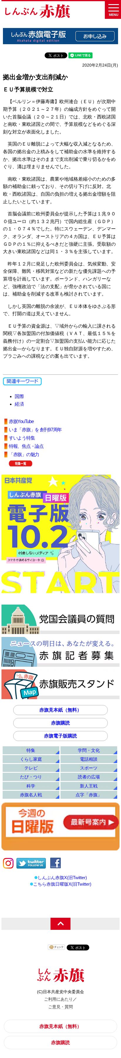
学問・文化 (89, 750)
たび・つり (31, 776)
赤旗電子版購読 (60, 735)
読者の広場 (89, 776)
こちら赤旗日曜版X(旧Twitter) (62, 884)
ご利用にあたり (58, 999)
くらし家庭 (31, 759)
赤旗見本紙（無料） (60, 709)
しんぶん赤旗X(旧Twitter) (62, 877)
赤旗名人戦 (31, 794)
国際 (19, 396)
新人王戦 (89, 785)
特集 (30, 750)
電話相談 (89, 759)
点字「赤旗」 (88, 794)
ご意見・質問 (60, 1006)
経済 (19, 404)
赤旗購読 (60, 722)
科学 (30, 785)
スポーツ (89, 767)
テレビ (31, 767)
